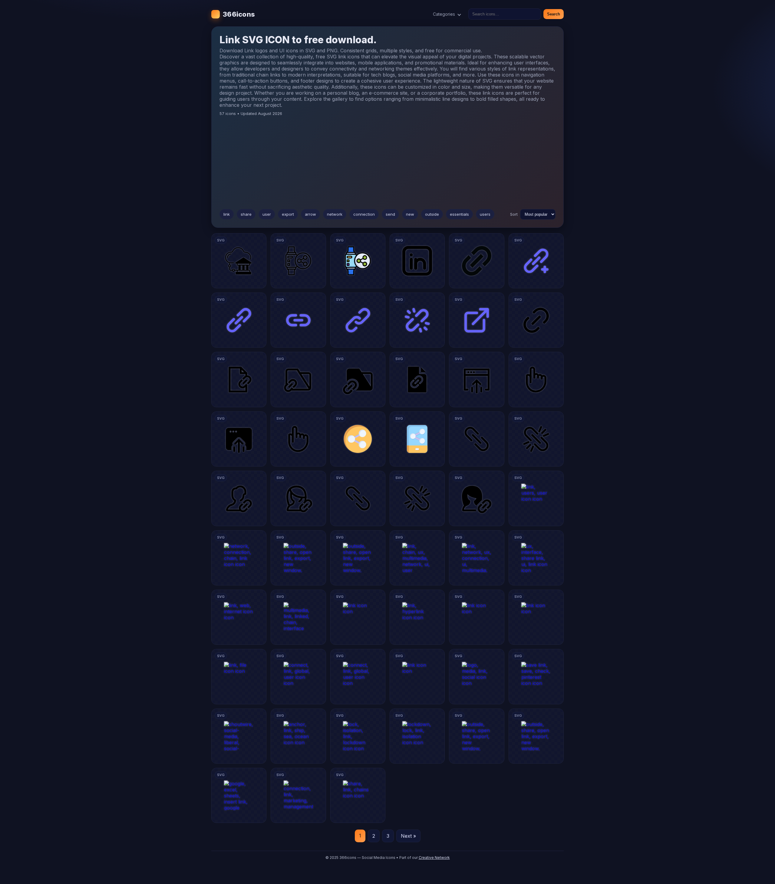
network (334, 214)
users (485, 214)
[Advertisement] (387, 161)
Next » (408, 836)
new (410, 214)
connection (364, 214)
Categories (444, 14)
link (226, 214)
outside (432, 214)
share (246, 214)
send (390, 214)
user (266, 214)
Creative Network (434, 857)
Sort (514, 214)
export (288, 214)
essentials (459, 214)
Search (553, 14)
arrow (310, 214)
